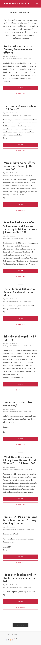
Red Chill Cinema (19, 529)
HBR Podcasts (17, 59)
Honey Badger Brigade (16, 4)
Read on (20, 88)
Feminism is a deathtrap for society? (18, 404)
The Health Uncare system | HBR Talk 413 (20, 108)
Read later (21, 93)
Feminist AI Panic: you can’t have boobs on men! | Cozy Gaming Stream (20, 520)
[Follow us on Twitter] (8, 639)
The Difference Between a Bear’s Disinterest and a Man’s (19, 292)
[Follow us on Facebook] (6, 639)
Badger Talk (9, 115)
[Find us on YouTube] (12, 639)
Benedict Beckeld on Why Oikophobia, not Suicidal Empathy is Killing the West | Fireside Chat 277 (20, 227)
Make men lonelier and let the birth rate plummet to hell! (19, 578)
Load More (20, 625)
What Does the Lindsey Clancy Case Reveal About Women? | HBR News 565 (19, 460)
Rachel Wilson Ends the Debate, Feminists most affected (17, 49)
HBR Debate (9, 59)
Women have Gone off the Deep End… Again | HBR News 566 (19, 166)
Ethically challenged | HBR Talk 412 (19, 338)
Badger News (9, 175)
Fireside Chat (9, 238)
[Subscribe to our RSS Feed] (10, 639)
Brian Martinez (11, 56)
